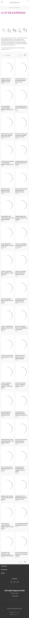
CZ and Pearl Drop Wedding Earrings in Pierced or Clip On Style (21, 414)
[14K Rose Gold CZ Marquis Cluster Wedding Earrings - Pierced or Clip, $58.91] (7, 150)
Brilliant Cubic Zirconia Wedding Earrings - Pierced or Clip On (21, 190)
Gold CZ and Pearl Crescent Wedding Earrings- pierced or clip (7, 108)
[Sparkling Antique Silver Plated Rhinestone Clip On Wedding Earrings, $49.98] (7, 428)
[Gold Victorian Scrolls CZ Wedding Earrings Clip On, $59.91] (22, 95)
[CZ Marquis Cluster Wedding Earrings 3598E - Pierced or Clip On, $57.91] (22, 485)
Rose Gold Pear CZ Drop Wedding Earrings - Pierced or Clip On (21, 441)
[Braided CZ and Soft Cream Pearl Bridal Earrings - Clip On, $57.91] (7, 67)
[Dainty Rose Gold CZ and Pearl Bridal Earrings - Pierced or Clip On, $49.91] (7, 122)
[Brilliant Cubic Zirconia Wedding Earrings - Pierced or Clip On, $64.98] (22, 178)
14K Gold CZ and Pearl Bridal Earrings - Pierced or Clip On (7, 273)
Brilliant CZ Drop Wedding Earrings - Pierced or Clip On (5, 190)
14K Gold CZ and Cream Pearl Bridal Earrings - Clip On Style (21, 245)
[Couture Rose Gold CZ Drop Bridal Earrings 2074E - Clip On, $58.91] (22, 67)
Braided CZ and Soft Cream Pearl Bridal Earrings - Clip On (6, 80)
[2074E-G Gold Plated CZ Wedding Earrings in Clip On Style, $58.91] (7, 456)
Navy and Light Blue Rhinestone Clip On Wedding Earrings (20, 357)
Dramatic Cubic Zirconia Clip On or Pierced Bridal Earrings (7, 498)
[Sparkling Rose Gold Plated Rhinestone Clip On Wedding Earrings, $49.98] (7, 205)
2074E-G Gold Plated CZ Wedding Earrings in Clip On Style (7, 469)
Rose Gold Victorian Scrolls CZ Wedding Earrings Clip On (20, 385)
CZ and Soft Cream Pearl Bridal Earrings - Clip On (7, 356)
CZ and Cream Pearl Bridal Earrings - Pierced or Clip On (7, 245)
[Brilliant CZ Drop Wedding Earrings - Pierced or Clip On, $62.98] (7, 178)
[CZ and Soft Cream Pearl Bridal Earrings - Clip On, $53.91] (7, 344)
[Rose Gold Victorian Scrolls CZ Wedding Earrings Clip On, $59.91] (22, 372)
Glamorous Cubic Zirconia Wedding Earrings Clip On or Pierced (20, 469)
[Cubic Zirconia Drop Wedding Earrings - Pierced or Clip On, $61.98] (7, 401)
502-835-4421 (15, 596)
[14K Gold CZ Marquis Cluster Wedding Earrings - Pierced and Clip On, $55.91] (7, 372)
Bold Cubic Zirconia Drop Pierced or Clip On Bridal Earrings (21, 554)
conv (9, 49)
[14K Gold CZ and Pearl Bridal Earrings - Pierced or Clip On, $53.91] (7, 260)
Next (25, 55)
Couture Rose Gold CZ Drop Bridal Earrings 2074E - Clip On (20, 80)
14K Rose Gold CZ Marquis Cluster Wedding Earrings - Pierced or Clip (7, 163)
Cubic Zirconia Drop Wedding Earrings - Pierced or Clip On (6, 414)
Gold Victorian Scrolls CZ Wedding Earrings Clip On (21, 108)
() (27, 0)
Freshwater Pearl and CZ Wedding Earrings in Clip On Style (21, 163)
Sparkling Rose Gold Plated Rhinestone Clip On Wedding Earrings (7, 218)
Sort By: (3, 55)
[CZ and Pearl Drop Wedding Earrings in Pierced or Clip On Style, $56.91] (22, 401)
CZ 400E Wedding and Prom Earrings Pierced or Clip (21, 524)
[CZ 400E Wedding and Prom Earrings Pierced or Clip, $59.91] (22, 512)
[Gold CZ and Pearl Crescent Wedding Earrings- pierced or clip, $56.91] (7, 95)
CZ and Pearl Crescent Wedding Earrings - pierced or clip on (20, 300)
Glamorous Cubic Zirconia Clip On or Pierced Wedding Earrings (7, 554)
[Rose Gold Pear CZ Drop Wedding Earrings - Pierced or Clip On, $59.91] (22, 428)
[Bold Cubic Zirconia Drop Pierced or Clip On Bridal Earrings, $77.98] (22, 541)
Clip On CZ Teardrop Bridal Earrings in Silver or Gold (7, 300)
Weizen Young (16, 614)
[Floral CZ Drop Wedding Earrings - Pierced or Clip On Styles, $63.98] (7, 315)
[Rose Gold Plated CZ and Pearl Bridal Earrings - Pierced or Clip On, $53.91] (22, 122)
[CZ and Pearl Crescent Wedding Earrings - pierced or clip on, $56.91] (22, 288)
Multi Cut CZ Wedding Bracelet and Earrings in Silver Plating (21, 328)
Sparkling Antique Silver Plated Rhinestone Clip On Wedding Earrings (7, 441)
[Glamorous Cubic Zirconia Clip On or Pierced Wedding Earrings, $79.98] (7, 541)
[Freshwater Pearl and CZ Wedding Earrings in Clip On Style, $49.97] (22, 150)
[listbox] (10, 55)
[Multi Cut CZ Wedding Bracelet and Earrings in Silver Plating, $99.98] (22, 315)
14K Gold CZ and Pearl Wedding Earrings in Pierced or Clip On (20, 273)
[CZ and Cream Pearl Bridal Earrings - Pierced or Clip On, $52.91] (7, 233)
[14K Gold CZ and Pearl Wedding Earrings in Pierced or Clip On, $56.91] (22, 260)
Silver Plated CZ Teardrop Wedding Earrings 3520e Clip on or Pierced (7, 526)
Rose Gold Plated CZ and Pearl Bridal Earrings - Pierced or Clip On (21, 135)
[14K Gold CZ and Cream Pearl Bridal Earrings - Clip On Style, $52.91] (22, 233)
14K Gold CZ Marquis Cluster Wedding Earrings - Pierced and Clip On (6, 385)
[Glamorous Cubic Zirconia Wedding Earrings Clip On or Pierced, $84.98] (22, 456)
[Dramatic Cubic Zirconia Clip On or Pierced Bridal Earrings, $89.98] (7, 485)
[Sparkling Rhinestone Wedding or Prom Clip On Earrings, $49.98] (22, 205)
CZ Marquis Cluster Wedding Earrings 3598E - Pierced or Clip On (21, 498)
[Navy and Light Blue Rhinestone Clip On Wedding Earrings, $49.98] (22, 344)
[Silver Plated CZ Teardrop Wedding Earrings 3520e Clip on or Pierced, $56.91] (7, 512)
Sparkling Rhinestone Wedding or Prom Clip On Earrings (21, 218)
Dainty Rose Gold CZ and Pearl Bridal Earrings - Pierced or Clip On (7, 135)
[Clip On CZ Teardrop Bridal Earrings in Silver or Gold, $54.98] (7, 288)
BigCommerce (16, 612)
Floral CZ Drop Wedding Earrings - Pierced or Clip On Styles (7, 328)
